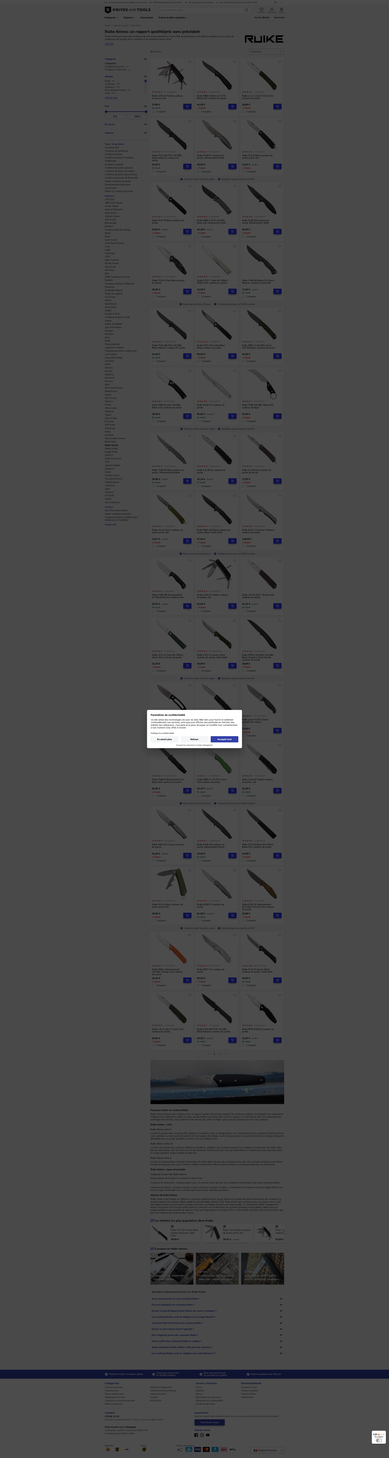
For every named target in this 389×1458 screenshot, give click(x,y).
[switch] (379, 1440)
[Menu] (384, 1432)
